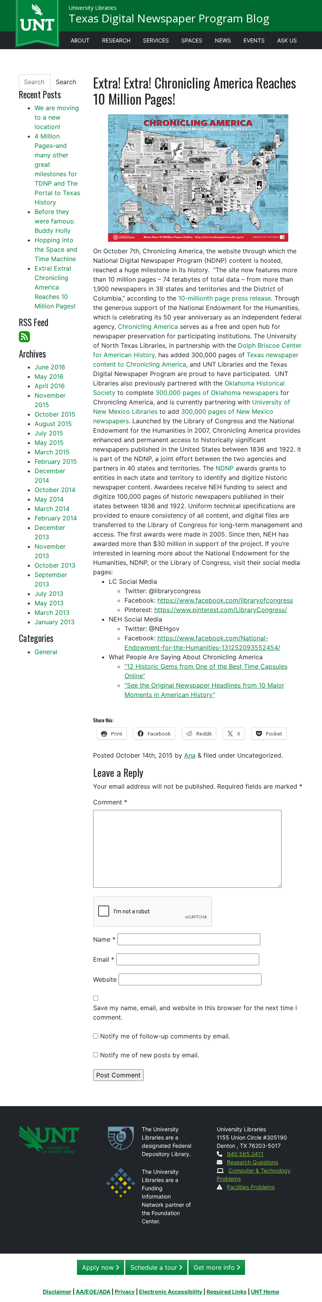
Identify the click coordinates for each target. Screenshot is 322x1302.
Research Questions (252, 1162)
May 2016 (49, 376)
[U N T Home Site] (50, 1138)
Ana (190, 755)
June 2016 (50, 367)
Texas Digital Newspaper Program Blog (169, 18)
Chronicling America (148, 326)
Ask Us (287, 40)
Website (105, 979)
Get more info (215, 1267)
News (223, 40)
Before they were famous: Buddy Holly (55, 221)
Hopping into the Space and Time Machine (56, 249)
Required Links (227, 1291)
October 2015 (55, 414)
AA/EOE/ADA (93, 1291)
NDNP (225, 468)
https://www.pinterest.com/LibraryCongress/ (220, 610)
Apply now (99, 1267)
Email (103, 959)
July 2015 (49, 433)
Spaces (191, 40)
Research (116, 40)
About (80, 40)
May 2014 (49, 499)
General (46, 652)
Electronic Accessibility (170, 1291)
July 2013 (49, 594)
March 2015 (52, 452)
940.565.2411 (245, 1154)
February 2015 (56, 461)
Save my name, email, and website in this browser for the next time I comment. (195, 1012)
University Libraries (93, 7)
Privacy (125, 1291)
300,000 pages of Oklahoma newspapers (217, 393)
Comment (110, 802)
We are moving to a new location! (57, 117)
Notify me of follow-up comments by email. (165, 1036)
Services (156, 40)
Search (66, 82)
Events (254, 40)
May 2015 (49, 442)
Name (104, 939)
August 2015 (53, 424)
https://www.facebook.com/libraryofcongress (225, 600)
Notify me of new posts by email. (149, 1055)
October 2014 (55, 490)
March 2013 (52, 612)
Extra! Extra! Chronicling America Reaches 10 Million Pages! (55, 287)
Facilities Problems (250, 1187)
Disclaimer (57, 1291)
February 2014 (56, 518)
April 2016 (50, 386)
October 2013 (55, 565)
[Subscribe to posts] (24, 336)
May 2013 (49, 603)
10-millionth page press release (224, 298)
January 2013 (55, 622)
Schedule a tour (154, 1267)
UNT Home (265, 1291)
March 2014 (52, 509)
